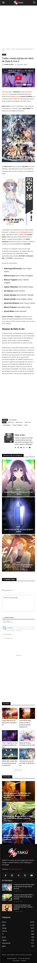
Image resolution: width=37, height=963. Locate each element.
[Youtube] (29, 447)
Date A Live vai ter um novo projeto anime (18, 530)
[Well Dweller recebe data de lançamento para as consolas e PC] (10, 753)
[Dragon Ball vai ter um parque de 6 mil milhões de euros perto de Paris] (10, 713)
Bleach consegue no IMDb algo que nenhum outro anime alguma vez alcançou (17, 795)
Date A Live (15, 96)
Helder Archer (9, 64)
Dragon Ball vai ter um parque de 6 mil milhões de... (9, 723)
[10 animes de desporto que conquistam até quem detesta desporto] (7, 907)
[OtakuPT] (18, 3)
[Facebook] (15, 447)
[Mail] (21, 447)
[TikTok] (24, 447)
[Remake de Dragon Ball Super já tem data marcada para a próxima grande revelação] (18, 833)
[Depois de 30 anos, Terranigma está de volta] (27, 735)
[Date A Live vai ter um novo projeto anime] (18, 515)
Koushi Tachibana (17, 425)
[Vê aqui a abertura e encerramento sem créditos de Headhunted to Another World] (18, 553)
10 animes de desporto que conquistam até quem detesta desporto (23, 907)
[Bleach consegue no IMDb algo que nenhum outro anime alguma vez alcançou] (18, 791)
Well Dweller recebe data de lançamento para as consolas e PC (9, 763)
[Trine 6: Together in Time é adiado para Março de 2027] (10, 735)
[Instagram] (18, 447)
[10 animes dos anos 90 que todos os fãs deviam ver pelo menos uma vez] (27, 753)
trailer (26, 425)
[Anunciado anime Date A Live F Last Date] (18, 478)
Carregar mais (18, 770)
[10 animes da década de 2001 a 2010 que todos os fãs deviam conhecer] (18, 812)
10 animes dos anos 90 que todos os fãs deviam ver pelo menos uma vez (24, 886)
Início (3, 49)
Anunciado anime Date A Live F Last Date (18, 493)
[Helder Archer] (9, 441)
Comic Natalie (13, 420)
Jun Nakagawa (7, 425)
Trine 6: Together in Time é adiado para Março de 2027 (9, 745)
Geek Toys (27, 422)
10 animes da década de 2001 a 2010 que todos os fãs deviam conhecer (18, 817)
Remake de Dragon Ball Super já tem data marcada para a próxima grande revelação (18, 837)
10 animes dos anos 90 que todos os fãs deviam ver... (27, 763)
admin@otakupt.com (15, 869)
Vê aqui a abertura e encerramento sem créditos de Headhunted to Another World (18, 567)
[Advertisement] (18, 27)
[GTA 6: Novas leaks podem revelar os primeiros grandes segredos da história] (27, 713)
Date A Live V (19, 422)
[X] (27, 447)
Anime (8, 49)
